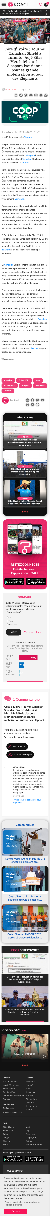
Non (11, 621)
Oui (10, 617)
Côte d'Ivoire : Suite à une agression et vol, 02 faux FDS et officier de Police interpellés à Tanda (23, 12)
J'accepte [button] (16, 1211)
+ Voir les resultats (32, 632)
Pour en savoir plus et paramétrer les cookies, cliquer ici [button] (22, 1203)
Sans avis (13, 624)
